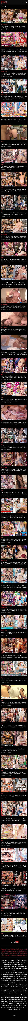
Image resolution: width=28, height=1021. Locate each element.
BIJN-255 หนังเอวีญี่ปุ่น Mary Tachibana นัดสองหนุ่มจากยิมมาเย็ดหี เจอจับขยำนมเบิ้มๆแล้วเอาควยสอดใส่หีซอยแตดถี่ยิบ (14, 679)
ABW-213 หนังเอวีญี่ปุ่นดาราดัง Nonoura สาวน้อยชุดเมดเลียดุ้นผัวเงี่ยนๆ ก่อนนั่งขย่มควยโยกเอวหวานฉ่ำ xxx (14, 400)
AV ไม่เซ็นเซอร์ (4, 24)
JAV (2, 48)
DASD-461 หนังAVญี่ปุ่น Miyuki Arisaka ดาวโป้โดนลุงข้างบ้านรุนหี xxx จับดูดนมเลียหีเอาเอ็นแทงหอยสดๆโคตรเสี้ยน (13, 516)
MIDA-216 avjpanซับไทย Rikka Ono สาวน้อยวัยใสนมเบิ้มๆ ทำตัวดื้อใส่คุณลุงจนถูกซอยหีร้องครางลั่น (13, 749)
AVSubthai (4, 71)
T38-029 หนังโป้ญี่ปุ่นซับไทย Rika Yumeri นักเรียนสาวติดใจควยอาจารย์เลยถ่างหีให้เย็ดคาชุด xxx (13, 633)
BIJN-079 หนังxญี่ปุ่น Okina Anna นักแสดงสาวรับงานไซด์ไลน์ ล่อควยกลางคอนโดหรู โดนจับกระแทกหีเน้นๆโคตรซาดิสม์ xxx (13, 937)
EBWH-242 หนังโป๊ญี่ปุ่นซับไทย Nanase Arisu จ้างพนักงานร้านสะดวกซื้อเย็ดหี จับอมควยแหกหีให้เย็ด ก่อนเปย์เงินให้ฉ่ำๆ (13, 563)
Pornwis (15, 1015)
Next (17, 942)
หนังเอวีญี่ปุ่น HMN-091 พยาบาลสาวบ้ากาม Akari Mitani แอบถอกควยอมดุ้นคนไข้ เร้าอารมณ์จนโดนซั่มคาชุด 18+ (14, 167)
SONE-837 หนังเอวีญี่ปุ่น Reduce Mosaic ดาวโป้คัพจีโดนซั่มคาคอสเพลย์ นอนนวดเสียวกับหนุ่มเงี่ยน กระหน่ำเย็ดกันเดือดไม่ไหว (14, 587)
